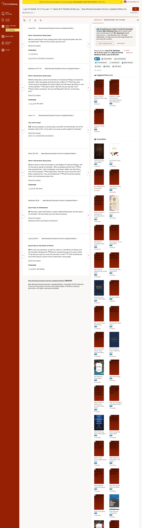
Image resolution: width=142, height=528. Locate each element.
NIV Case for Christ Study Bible (115, 243)
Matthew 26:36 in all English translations (43, 221)
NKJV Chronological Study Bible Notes (115, 403)
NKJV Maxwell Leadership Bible (99, 486)
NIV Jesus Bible (114, 297)
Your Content (120, 20)
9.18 (31, 54)
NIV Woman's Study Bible (98, 377)
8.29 (31, 189)
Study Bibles (101, 139)
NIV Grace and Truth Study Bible (99, 298)
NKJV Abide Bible (114, 377)
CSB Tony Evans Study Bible (99, 161)
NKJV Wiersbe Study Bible (113, 512)
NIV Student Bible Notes (115, 324)
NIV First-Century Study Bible (115, 270)
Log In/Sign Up (133, 2)
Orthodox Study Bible (99, 127)
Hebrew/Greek (109, 20)
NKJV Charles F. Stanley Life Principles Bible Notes (99, 405)
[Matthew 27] (88, 215)
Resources (98, 20)
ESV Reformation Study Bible (99, 187)
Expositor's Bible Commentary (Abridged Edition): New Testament (115, 99)
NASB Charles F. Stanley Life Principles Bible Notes (99, 215)
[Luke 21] (23, 255)
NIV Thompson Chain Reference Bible (114, 350)
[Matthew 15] (23, 87)
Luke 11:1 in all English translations (41, 136)
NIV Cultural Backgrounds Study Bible (100, 271)
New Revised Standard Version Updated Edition (46, 281)
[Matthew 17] (88, 87)
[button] (131, 2)
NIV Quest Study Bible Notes (99, 324)
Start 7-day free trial (105, 43)
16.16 (32, 104)
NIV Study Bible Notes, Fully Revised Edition (99, 350)
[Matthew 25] (23, 215)
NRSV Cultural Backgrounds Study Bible (100, 98)
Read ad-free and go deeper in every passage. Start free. (72, 2)
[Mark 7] (23, 172)
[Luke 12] (88, 130)
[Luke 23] (88, 255)
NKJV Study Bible (99, 511)
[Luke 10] (88, 44)
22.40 (32, 269)
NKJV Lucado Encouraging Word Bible (100, 459)
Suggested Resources (105, 75)
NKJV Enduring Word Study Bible (99, 433)
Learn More (121, 43)
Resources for (108, 53)
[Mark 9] (88, 172)
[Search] (135, 9)
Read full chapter (34, 46)
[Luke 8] (23, 44)
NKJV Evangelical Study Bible (114, 433)
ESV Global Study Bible (114, 161)
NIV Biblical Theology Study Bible (99, 243)
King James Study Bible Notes (115, 187)
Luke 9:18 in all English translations (41, 58)
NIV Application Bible (114, 213)
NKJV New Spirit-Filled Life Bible (114, 486)
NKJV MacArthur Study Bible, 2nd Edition (114, 459)
